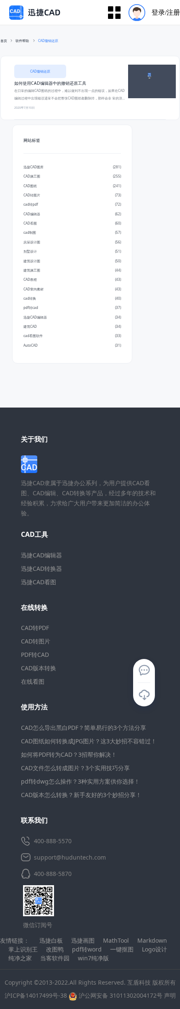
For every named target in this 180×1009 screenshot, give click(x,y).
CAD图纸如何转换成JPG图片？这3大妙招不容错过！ (89, 741)
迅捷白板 (51, 940)
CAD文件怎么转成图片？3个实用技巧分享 (75, 768)
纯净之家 (20, 958)
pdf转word (87, 949)
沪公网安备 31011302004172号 (119, 995)
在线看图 (32, 681)
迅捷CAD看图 (38, 582)
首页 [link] (3, 40)
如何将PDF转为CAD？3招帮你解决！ (69, 754)
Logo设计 (154, 949)
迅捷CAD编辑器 (41, 555)
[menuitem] (151, 12)
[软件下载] (144, 695)
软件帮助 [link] (22, 40)
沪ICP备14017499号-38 (36, 995)
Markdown (152, 940)
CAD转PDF (35, 628)
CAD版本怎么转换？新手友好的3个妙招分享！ (81, 795)
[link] (48, 40)
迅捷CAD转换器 (41, 568)
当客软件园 (54, 958)
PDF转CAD (35, 655)
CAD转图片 (35, 641)
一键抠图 (122, 949)
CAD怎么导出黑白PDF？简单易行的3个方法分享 (83, 728)
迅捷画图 (83, 940)
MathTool (116, 940)
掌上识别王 (23, 949)
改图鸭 (55, 949)
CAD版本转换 (38, 668)
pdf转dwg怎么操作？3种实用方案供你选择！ (80, 781)
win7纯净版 (93, 958)
